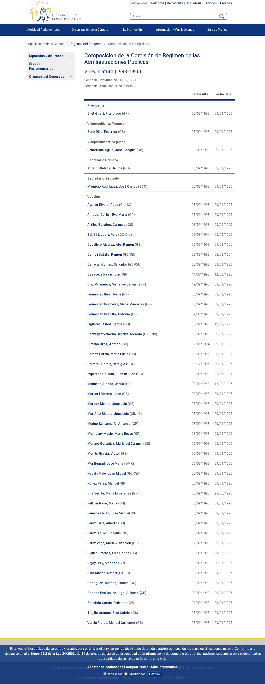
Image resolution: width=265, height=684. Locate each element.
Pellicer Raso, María (102, 503)
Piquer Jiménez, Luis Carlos (108, 553)
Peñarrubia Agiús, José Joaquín (111, 150)
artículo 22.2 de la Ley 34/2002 (51, 654)
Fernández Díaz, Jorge (104, 294)
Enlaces (226, 3)
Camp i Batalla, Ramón (104, 254)
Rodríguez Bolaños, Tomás (108, 583)
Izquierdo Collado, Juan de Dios (111, 374)
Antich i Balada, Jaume (104, 168)
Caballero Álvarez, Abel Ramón (110, 245)
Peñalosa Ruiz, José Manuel (108, 513)
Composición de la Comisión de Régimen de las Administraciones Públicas (142, 58)
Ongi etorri (193, 3)
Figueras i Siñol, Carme (104, 324)
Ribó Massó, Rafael (102, 573)
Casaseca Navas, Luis (104, 274)
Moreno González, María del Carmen (114, 444)
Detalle (154, 674)
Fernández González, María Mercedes (115, 304)
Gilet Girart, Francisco (104, 113)
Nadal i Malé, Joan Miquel (106, 473)
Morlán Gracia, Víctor (103, 454)
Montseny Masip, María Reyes (110, 434)
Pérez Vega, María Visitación (109, 543)
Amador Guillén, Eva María (107, 215)
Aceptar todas (137, 667)
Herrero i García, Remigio (106, 364)
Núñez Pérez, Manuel (103, 483)
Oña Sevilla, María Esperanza (109, 493)
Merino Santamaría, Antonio (109, 424)
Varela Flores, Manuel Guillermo (111, 623)
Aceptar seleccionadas (105, 667)
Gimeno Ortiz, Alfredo (103, 344)
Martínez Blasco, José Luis (108, 414)
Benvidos (210, 3)
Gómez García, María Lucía (107, 354)
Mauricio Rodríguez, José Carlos (112, 186)
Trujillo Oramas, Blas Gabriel (108, 613)
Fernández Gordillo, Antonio (108, 314)
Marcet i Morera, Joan (104, 394)
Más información (164, 667)
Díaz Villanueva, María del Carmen (112, 284)
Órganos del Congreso (86, 44)
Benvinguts (175, 3)
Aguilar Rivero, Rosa (102, 205)
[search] (178, 16)
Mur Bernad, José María (105, 463)
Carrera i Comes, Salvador (107, 264)
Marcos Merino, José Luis (107, 404)
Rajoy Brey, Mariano (102, 563)
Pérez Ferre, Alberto (102, 523)
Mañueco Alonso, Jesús (105, 384)
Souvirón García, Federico (106, 603)
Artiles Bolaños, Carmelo (106, 225)
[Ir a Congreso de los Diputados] (55, 12)
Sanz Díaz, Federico (102, 132)
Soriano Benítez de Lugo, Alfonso (113, 593)
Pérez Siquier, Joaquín (104, 533)
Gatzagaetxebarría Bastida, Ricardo (114, 334)
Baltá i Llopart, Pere (102, 235)
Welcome (157, 3)
